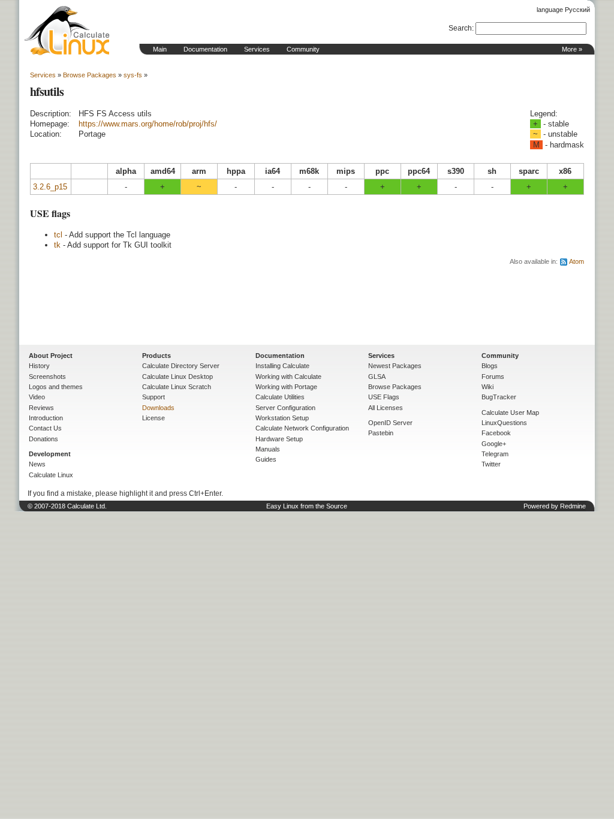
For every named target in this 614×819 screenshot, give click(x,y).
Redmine (573, 506)
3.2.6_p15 (50, 186)
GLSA (377, 376)
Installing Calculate (282, 365)
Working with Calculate (288, 376)
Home (67, 30)
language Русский (563, 9)
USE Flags (383, 397)
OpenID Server (390, 422)
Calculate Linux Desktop (177, 376)
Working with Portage (286, 386)
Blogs (489, 365)
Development (50, 453)
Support (153, 397)
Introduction (46, 417)
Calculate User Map (510, 412)
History (39, 365)
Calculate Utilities (280, 397)
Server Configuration (285, 407)
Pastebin (380, 432)
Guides (265, 459)
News (37, 464)
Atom (576, 261)
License (153, 417)
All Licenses (385, 407)
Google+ (493, 443)
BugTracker (498, 397)
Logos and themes (56, 386)
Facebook (496, 432)
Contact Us (45, 428)
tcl (58, 234)
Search (460, 28)
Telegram (494, 453)
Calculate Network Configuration (302, 428)
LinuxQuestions (504, 422)
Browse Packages (89, 75)
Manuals (267, 449)
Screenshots (47, 376)
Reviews (41, 407)
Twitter (491, 464)
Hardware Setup (279, 438)
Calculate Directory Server (180, 365)
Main (160, 49)
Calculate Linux (51, 474)
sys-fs (133, 75)
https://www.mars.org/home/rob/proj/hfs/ (148, 123)
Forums (492, 376)
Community (303, 49)
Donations (43, 438)
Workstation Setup (282, 417)
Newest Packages (395, 365)
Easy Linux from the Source (306, 506)
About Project (51, 355)
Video (37, 397)
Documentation (205, 49)
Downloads (158, 407)
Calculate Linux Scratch (176, 386)
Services (257, 49)
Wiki (487, 386)
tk (57, 244)
